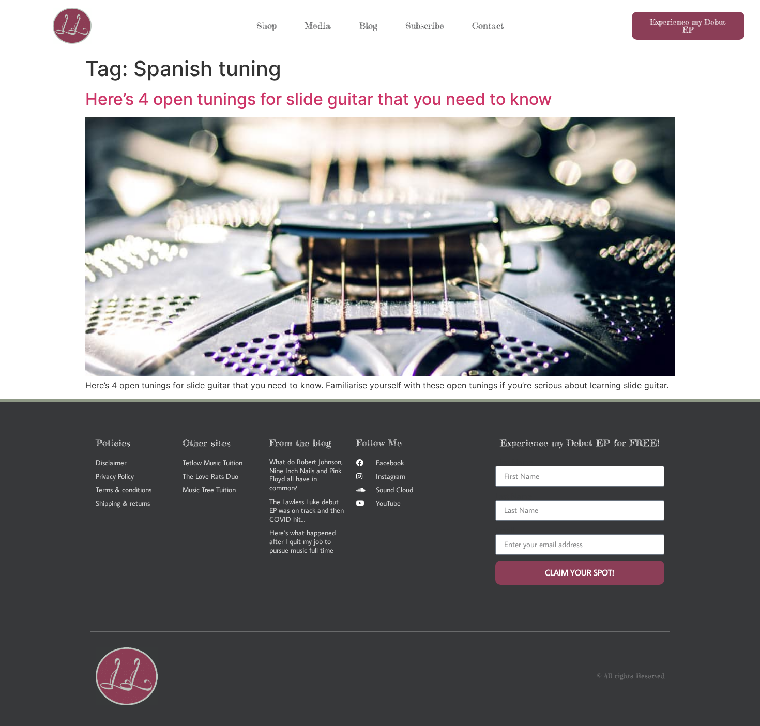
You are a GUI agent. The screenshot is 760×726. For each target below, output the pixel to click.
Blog (368, 25)
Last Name (513, 496)
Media (318, 25)
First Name (514, 462)
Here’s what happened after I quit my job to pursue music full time (302, 541)
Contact (488, 25)
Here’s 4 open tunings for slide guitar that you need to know (318, 99)
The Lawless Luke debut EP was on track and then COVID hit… (306, 510)
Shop (266, 25)
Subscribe (424, 25)
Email (504, 530)
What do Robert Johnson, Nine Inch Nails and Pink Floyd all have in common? (306, 474)
